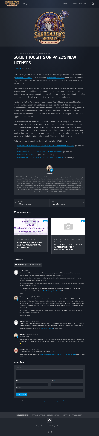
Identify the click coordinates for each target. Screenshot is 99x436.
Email (53, 381)
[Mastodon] (24, 4)
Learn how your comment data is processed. (51, 401)
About (65, 4)
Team (75, 4)
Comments (21, 265)
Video (34, 239)
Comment (19, 368)
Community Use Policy (55, 78)
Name (18, 381)
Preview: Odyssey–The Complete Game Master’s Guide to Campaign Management (68, 247)
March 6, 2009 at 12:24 (32, 321)
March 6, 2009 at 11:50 (35, 271)
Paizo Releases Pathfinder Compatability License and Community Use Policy (45, 146)
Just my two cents (20, 53)
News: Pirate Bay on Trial (46, 328)
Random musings (22, 239)
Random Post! (77, 415)
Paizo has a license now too (27, 154)
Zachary (22, 349)
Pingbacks (36, 265)
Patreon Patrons (38, 415)
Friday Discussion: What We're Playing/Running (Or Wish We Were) (58, 354)
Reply (21, 293)
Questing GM (23, 271)
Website (18, 387)
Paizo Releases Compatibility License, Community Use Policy (40, 157)
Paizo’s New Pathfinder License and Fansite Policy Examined (40, 151)
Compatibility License (23, 78)
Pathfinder (42, 53)
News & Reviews (32, 53)
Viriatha (22, 321)
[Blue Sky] (26, 4)
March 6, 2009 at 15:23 (32, 349)
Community (83, 4)
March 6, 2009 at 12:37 (33, 334)
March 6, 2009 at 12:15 (33, 297)
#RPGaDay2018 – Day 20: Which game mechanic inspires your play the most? (29, 245)
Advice (56, 239)
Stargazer (18, 68)
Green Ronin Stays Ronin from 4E (51, 291)
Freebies (50, 415)
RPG (48, 53)
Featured (66, 415)
